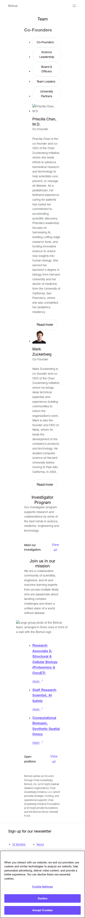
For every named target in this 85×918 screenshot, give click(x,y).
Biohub (13, 6)
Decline (42, 898)
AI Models (18, 844)
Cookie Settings (42, 886)
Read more (45, 324)
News (40, 844)
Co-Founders (45, 42)
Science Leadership (46, 54)
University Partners (46, 94)
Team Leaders (46, 81)
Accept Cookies (42, 910)
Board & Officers (46, 69)
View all (55, 547)
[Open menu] (74, 5)
